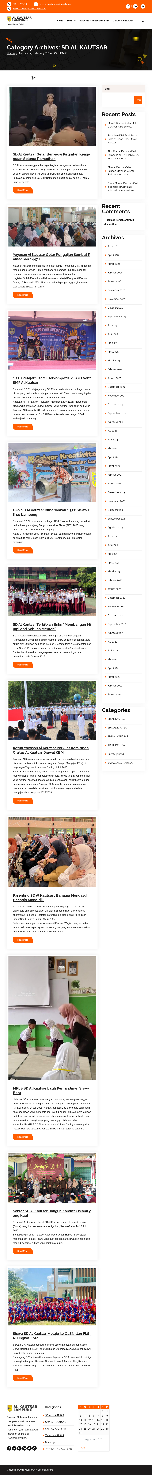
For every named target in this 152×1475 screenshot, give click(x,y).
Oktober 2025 (115, 307)
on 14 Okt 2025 (27, 616)
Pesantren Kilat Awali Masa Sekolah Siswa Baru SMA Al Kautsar (123, 139)
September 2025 (117, 316)
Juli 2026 (112, 246)
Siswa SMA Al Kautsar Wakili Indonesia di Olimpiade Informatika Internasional (123, 187)
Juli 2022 (112, 641)
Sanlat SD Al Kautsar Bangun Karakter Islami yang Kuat (52, 1213)
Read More (22, 190)
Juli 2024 (112, 430)
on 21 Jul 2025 (27, 732)
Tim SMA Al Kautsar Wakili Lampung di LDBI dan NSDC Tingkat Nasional (123, 155)
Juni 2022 (113, 650)
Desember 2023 (116, 492)
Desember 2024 (116, 386)
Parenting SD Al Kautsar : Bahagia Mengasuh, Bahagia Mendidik (51, 897)
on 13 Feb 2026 (28, 245)
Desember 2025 (116, 290)
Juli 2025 (112, 325)
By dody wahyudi (48, 146)
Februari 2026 (115, 272)
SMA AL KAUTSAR (46, 736)
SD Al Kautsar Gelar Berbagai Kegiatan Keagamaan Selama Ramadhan (51, 156)
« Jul (82, 1448)
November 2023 (116, 501)
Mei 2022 (113, 659)
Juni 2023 (113, 545)
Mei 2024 (113, 448)
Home (60, 20)
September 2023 (117, 518)
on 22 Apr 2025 (27, 1325)
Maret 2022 (114, 676)
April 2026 (113, 255)
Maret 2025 (114, 360)
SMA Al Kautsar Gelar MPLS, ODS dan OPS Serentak (123, 125)
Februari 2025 (115, 369)
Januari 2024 (114, 483)
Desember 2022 (116, 597)
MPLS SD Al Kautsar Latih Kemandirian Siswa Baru (51, 1090)
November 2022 (116, 606)
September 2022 (117, 624)
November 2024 (117, 395)
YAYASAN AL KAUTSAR (45, 740)
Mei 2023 (113, 553)
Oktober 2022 (115, 615)
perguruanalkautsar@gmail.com (55, 4)
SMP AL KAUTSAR (64, 736)
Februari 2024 (115, 474)
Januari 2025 (114, 378)
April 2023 (113, 562)
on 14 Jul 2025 (27, 1084)
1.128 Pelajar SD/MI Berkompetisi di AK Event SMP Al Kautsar (52, 380)
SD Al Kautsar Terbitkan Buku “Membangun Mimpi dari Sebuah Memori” (52, 626)
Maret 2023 (114, 571)
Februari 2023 (115, 580)
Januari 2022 (114, 694)
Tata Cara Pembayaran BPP (94, 20)
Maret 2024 (114, 466)
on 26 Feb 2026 (28, 146)
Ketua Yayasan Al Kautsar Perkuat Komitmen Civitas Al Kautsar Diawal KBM (51, 750)
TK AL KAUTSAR (25, 740)
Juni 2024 (113, 439)
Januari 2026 (114, 281)
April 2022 (113, 668)
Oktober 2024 (115, 404)
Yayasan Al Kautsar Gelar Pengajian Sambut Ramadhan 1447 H (51, 256)
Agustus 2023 (115, 527)
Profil (70, 20)
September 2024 (117, 413)
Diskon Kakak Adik (123, 20)
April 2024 (113, 457)
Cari (107, 89)
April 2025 (113, 351)
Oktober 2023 (115, 509)
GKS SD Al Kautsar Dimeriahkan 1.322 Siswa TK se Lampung (51, 512)
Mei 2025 (113, 343)
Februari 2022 (115, 685)
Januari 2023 (114, 589)
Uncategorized (116, 754)
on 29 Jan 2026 (27, 370)
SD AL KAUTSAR (71, 146)
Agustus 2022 (115, 633)
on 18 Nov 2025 (28, 502)
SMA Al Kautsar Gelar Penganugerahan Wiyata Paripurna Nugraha (121, 171)
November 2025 (116, 299)
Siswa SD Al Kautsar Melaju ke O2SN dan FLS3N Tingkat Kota (52, 1335)
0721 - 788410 (20, 4)
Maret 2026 (114, 263)
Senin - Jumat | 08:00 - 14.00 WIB (29, 8)
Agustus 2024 (115, 422)
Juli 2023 (112, 536)
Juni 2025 (113, 334)
